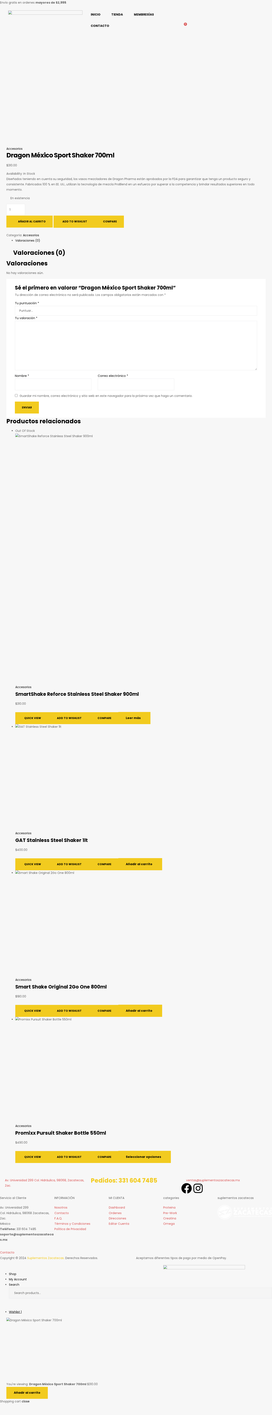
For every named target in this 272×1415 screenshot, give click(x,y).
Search (265, 1293)
